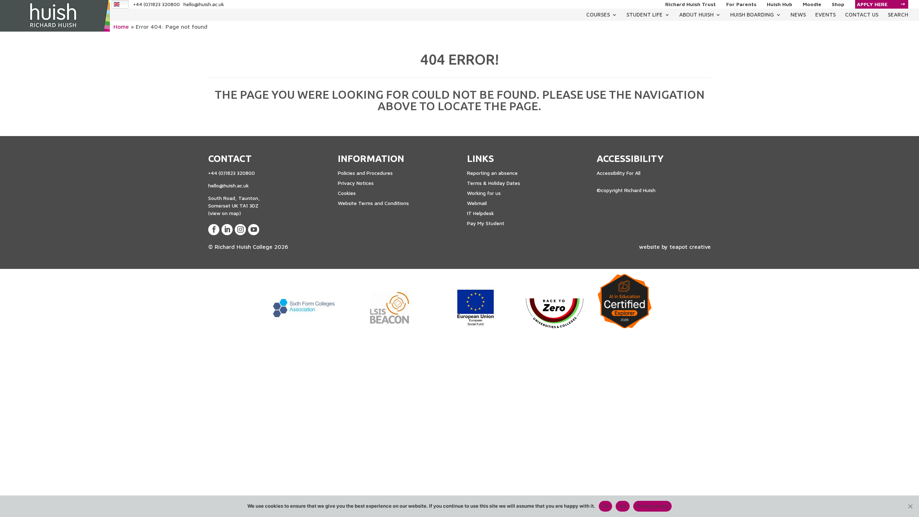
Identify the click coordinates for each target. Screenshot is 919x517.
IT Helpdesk (480, 213)
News (798, 14)
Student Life (644, 14)
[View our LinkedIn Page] (227, 229)
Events (825, 14)
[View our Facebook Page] (213, 229)
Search (898, 14)
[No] (910, 506)
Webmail (477, 203)
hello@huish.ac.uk (203, 4)
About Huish (696, 14)
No (622, 506)
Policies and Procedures (365, 173)
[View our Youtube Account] (253, 229)
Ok (605, 506)
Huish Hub (779, 4)
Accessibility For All (618, 173)
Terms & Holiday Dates (493, 183)
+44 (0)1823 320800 (156, 4)
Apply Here (872, 4)
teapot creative (690, 246)
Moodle (812, 4)
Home (121, 26)
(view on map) (224, 213)
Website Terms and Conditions (373, 203)
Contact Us (861, 14)
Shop (838, 4)
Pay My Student (485, 223)
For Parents (741, 4)
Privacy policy (652, 506)
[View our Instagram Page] (240, 229)
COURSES (598, 14)
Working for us (484, 193)
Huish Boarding (752, 14)
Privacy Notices (356, 183)
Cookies (347, 193)
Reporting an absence (492, 173)
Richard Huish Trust (690, 4)
